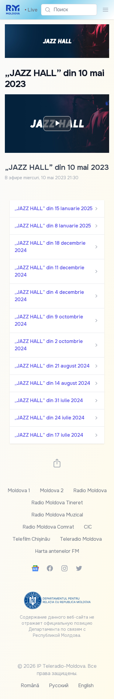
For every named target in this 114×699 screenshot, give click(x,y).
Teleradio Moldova (81, 539)
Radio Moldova (90, 490)
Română (30, 685)
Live (31, 10)
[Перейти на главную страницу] (13, 10)
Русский (58, 685)
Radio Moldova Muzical (57, 515)
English (86, 685)
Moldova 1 (19, 490)
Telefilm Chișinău (31, 539)
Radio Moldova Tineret (57, 502)
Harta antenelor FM (57, 551)
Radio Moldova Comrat (48, 527)
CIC (88, 527)
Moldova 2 (52, 490)
